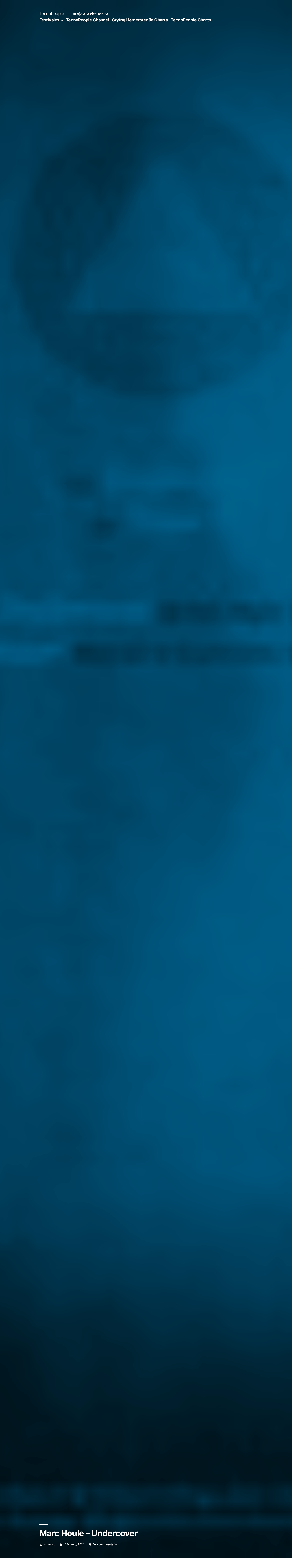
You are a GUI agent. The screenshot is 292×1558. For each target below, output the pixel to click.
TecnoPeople (51, 13)
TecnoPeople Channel (87, 19)
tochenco (49, 1544)
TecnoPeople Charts (191, 19)
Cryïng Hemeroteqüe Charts (140, 19)
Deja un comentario (104, 1544)
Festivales (49, 19)
